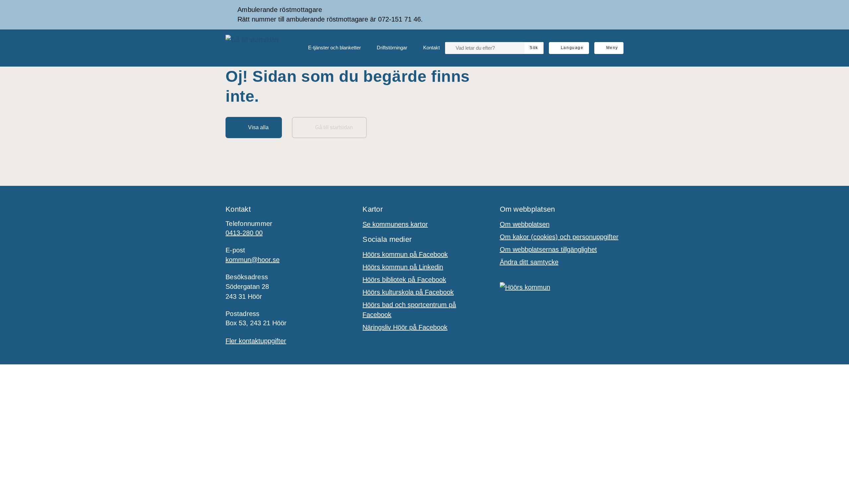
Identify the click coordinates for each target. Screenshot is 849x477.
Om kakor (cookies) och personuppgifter (559, 236)
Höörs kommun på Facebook (405, 254)
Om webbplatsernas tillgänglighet (548, 249)
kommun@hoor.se (253, 259)
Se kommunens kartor (395, 224)
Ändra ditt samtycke (529, 262)
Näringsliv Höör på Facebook (404, 327)
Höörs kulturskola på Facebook (408, 292)
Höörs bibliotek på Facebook (404, 279)
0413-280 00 (244, 233)
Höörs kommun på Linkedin (402, 267)
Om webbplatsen (525, 224)
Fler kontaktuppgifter (256, 340)
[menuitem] (329, 48)
